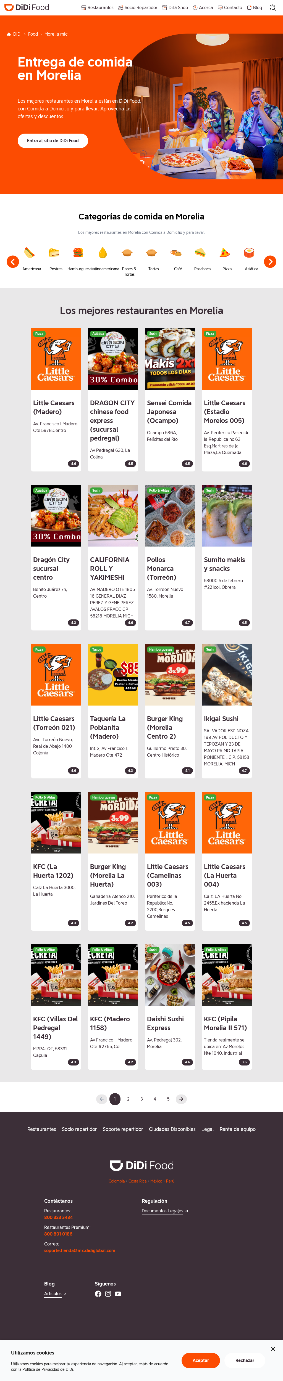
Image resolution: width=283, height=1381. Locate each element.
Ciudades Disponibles (172, 1129)
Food (33, 34)
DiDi (17, 34)
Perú (170, 1181)
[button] (53, 141)
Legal (207, 1129)
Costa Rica (137, 1181)
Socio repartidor (79, 1129)
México (156, 1181)
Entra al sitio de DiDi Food (53, 140)
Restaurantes (41, 1129)
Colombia (117, 1181)
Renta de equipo (238, 1129)
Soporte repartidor (123, 1129)
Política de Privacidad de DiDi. (48, 1369)
